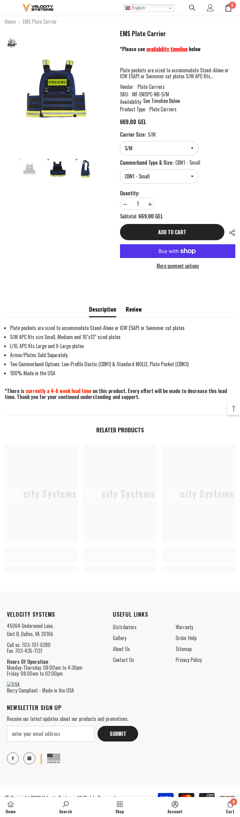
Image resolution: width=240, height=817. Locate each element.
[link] (41, 558)
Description (102, 309)
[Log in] (210, 7)
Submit (118, 733)
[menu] (8, 8)
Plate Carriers (151, 86)
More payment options (178, 266)
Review (134, 309)
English (137, 8)
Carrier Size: (138, 134)
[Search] (192, 8)
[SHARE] (229, 232)
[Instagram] (29, 758)
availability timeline (167, 49)
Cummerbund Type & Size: (160, 162)
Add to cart (172, 232)
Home (10, 22)
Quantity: (129, 193)
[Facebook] (13, 758)
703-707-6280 (36, 645)
